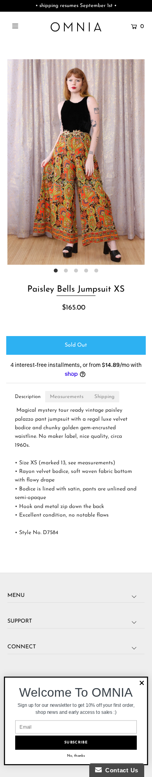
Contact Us (120, 770)
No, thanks (76, 756)
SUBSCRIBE (75, 743)
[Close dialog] (142, 683)
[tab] (27, 396)
